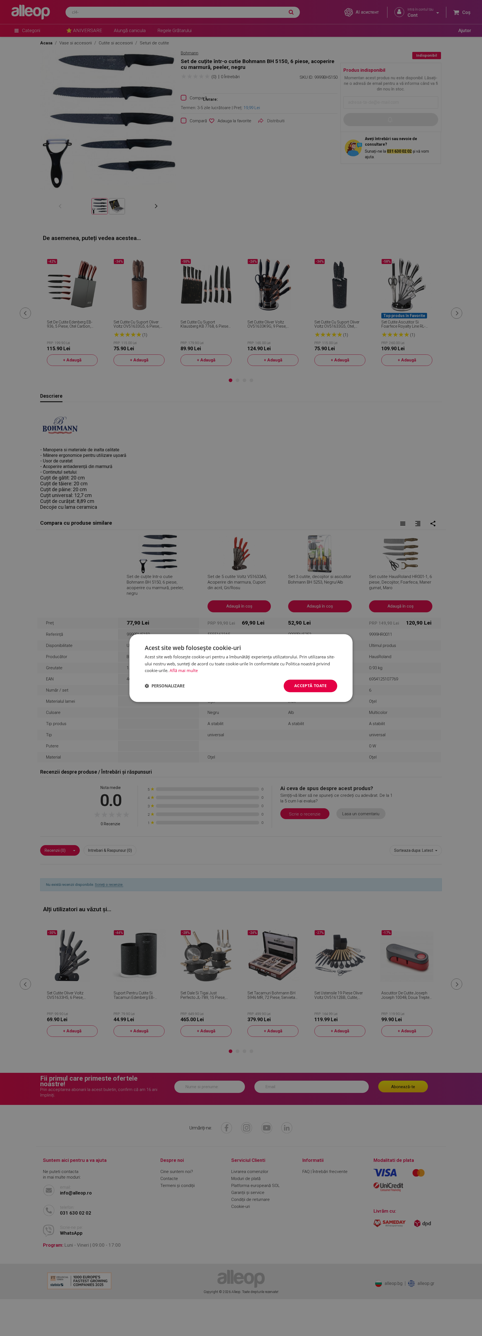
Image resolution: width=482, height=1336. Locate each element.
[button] (165, 686)
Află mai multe (184, 670)
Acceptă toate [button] (310, 685)
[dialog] (241, 668)
